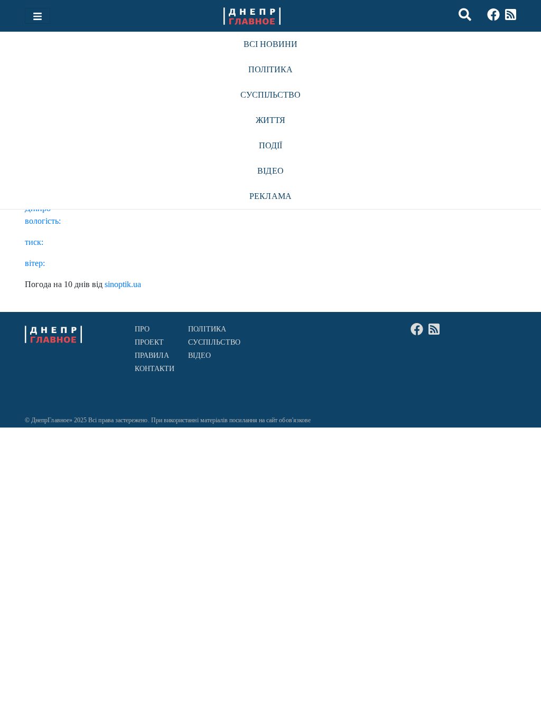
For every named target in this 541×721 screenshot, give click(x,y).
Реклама (270, 196)
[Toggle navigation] (37, 16)
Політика (270, 69)
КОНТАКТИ (155, 369)
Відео (270, 170)
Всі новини (271, 44)
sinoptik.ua (123, 284)
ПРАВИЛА (152, 355)
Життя (270, 120)
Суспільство (270, 94)
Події (270, 145)
